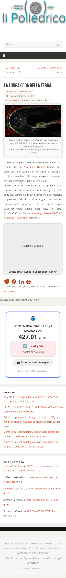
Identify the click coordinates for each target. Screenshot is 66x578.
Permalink (10, 291)
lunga (26, 286)
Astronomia (13, 100)
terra (32, 286)
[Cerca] (58, 45)
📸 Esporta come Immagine (33, 362)
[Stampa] (28, 281)
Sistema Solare (40, 100)
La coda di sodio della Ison (50, 70)
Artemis (28, 167)
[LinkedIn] (21, 281)
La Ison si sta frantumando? (12, 70)
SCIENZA (25, 100)
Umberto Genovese (14, 488)
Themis (41, 167)
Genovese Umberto (19, 91)
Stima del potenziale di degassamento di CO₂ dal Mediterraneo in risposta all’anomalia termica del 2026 (32, 422)
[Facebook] (14, 281)
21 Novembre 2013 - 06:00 (20, 95)
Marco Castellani (12, 466)
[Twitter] (6, 281)
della (21, 286)
